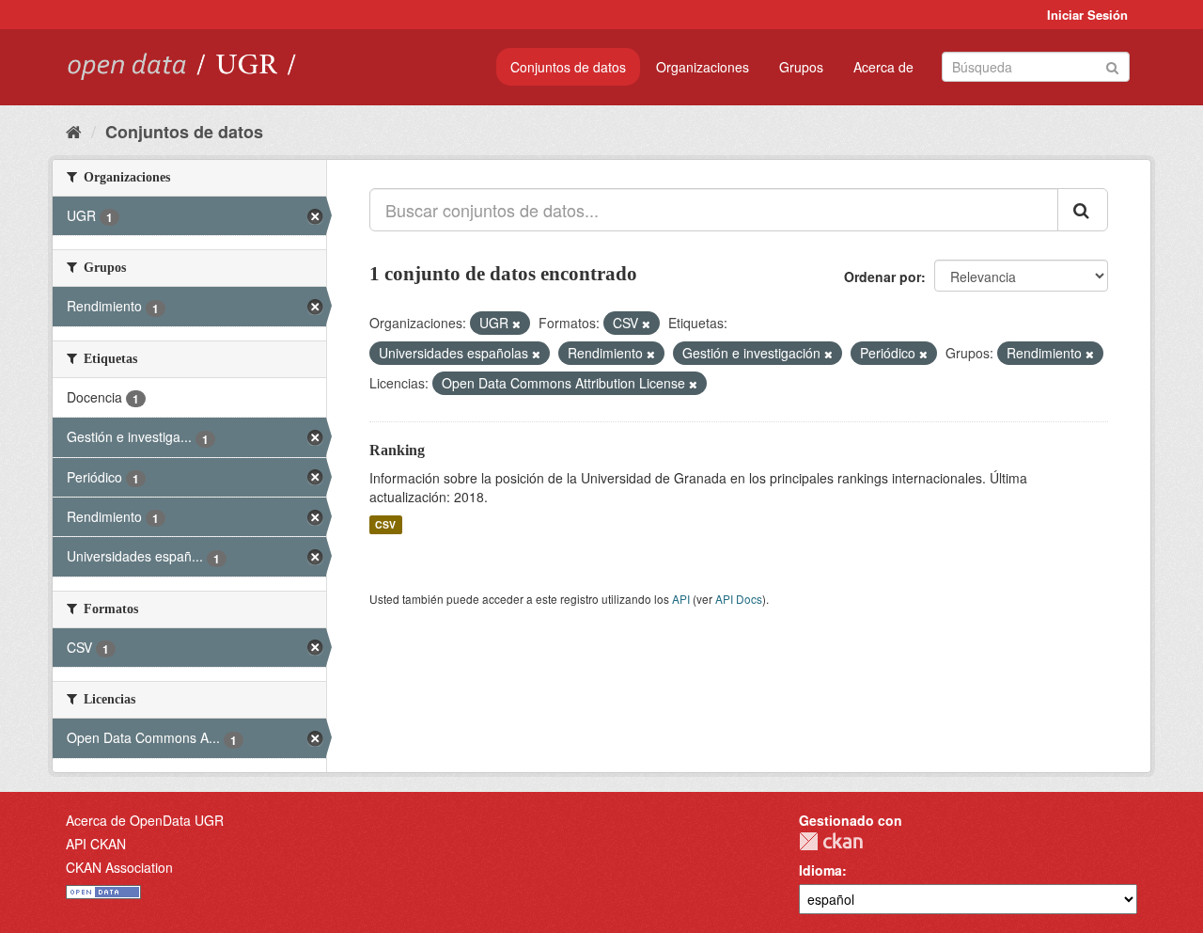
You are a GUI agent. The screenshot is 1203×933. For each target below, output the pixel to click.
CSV (385, 524)
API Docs (738, 599)
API (681, 599)
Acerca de (883, 66)
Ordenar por (882, 276)
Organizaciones (702, 66)
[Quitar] (516, 323)
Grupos (801, 66)
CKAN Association (119, 867)
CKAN (831, 841)
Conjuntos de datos (568, 66)
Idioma (820, 870)
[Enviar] (1112, 65)
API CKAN (96, 843)
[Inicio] (74, 131)
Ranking (397, 450)
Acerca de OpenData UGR (145, 820)
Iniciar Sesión (1087, 15)
